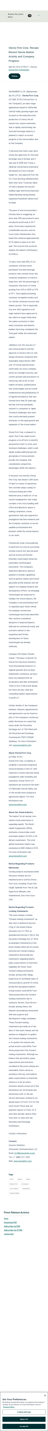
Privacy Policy (8, 1407)
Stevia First (13, 1184)
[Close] (45, 1395)
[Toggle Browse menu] (38, 15)
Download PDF (10, 1222)
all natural (25, 1184)
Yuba (28, 1179)
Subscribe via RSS (12, 1226)
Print (6, 1218)
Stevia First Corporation (19, 70)
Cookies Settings (24, 1412)
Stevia (20, 1179)
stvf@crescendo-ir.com (24, 1153)
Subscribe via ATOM (13, 1230)
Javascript (9, 1234)
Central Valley (14, 1193)
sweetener (26, 1189)
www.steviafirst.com (22, 745)
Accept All (24, 1426)
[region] (24, 1411)
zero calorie (14, 1189)
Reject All (24, 1419)
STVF (12, 1179)
